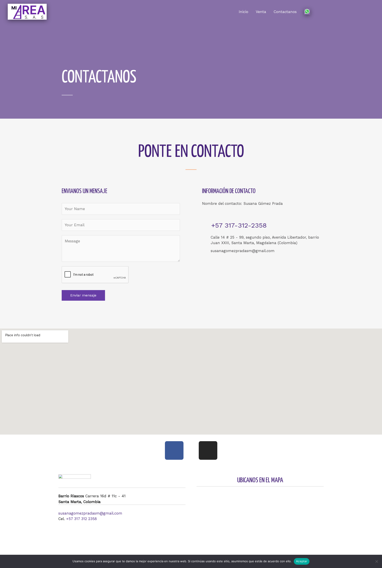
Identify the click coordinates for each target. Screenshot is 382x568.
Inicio (243, 11)
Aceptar (301, 561)
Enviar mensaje (83, 295)
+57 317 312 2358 (81, 519)
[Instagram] (208, 450)
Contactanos (285, 11)
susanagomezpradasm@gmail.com (90, 513)
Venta (261, 11)
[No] (376, 561)
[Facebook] (174, 450)
